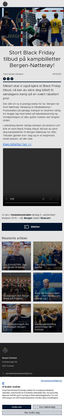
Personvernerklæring (51, 380)
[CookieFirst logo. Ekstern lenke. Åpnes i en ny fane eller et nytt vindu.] (3, 383)
